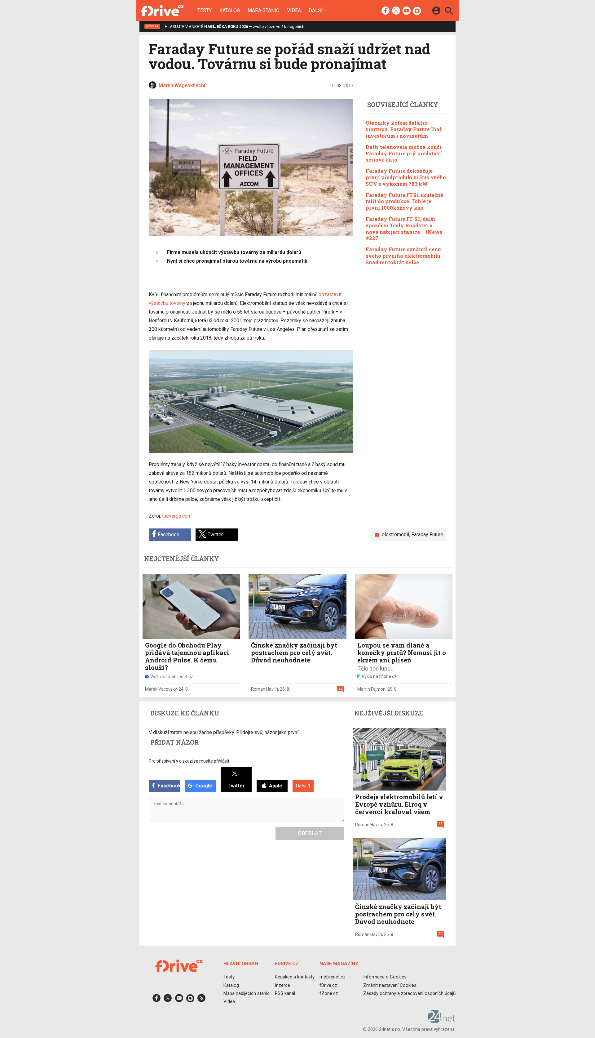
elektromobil (395, 534)
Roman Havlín (264, 689)
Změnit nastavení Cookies (389, 985)
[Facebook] (385, 11)
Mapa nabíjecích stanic (246, 993)
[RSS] (201, 1000)
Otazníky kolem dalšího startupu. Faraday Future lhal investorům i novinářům (403, 129)
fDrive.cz (328, 985)
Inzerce (282, 985)
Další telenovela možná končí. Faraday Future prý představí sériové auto (404, 153)
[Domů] (162, 10)
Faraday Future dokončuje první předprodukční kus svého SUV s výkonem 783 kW (406, 177)
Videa (294, 10)
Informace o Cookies (385, 977)
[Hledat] (448, 12)
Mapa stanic (263, 10)
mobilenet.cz (333, 977)
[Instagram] (417, 11)
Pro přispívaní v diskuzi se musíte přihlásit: (189, 761)
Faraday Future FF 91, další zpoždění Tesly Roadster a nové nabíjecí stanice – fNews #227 (404, 228)
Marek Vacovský (161, 689)
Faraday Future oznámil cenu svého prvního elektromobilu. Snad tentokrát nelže (404, 255)
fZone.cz (329, 993)
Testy (204, 10)
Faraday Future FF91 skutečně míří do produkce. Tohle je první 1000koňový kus (404, 201)
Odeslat (310, 833)
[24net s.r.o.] (442, 1021)
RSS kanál (285, 993)
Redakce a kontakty (295, 977)
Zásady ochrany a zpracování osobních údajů (409, 993)
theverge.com (177, 516)
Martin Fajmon (371, 689)
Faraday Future (427, 534)
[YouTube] (406, 11)
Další (316, 10)
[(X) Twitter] (396, 11)
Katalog (229, 10)
